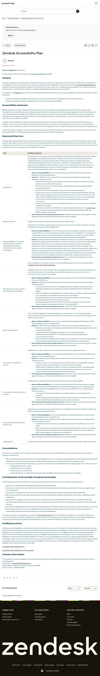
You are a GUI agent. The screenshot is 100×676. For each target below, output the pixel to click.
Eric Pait (11, 61)
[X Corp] (89, 45)
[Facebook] (92, 45)
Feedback (17, 93)
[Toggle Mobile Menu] (96, 3)
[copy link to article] (96, 45)
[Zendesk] (50, 646)
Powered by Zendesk (52, 671)
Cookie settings (49, 665)
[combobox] (74, 588)
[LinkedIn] (85, 45)
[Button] (4, 578)
